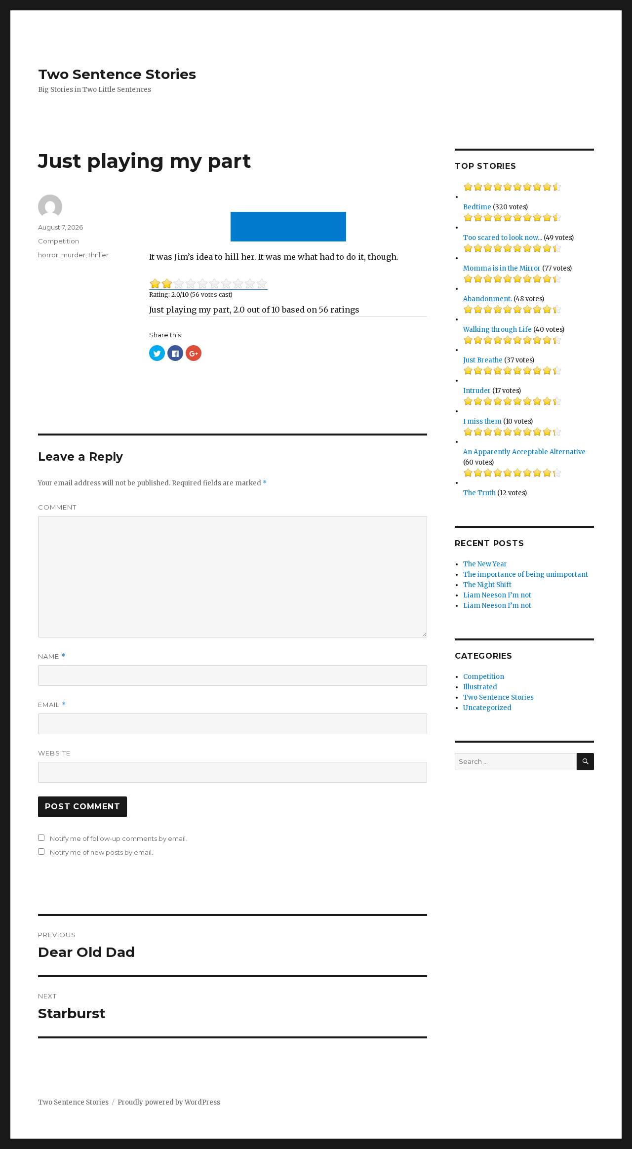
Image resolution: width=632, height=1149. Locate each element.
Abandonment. (487, 299)
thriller (98, 255)
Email (52, 705)
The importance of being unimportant (525, 574)
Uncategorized (487, 708)
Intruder (477, 391)
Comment (57, 507)
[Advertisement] (290, 227)
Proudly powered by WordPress (169, 1102)
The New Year (485, 564)
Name (52, 656)
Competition (58, 241)
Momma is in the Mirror (502, 268)
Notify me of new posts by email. (101, 852)
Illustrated (480, 687)
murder (73, 255)
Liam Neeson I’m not (497, 595)
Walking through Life (497, 329)
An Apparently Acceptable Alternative (524, 452)
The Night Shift (487, 585)
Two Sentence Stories (117, 74)
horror (48, 255)
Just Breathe (483, 360)
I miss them (482, 421)
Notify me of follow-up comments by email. (118, 838)
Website (54, 753)
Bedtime (477, 207)
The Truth (479, 493)
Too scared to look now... (502, 238)
